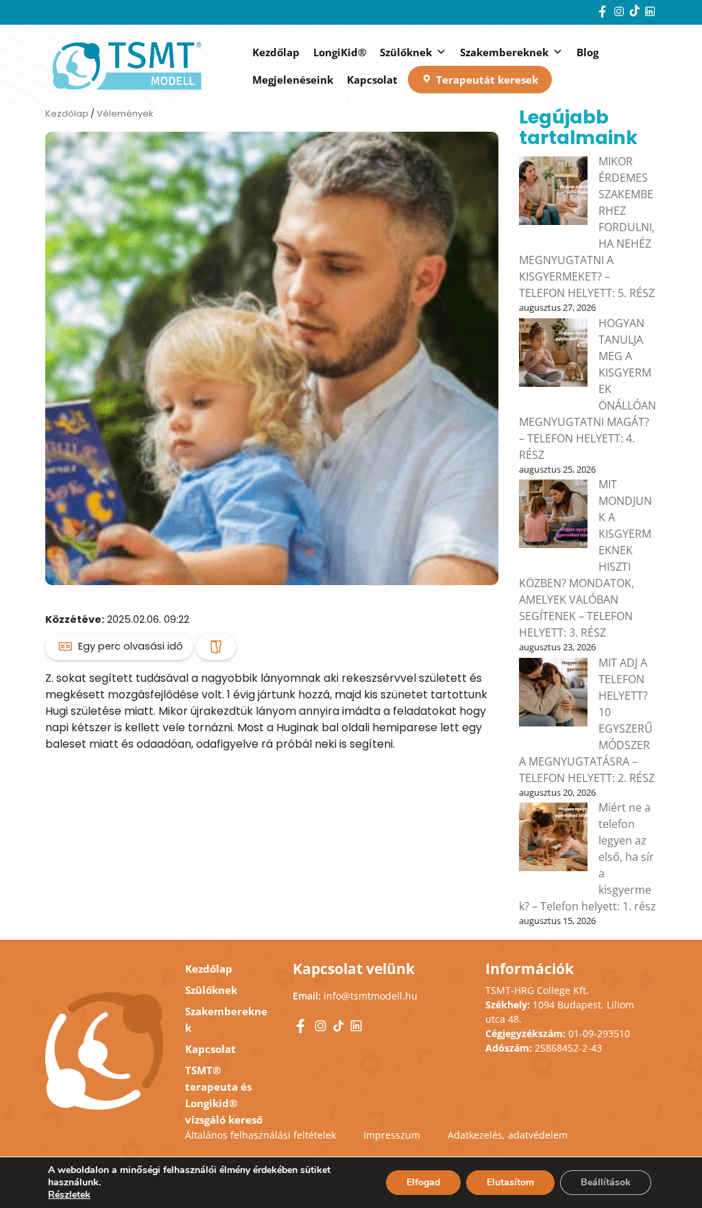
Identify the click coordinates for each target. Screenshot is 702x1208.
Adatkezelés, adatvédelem (508, 1134)
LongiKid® (339, 52)
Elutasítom (510, 1182)
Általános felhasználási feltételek (260, 1134)
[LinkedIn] (650, 12)
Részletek (69, 1195)
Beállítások (606, 1182)
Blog (587, 52)
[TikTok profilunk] (636, 12)
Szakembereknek (504, 52)
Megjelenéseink (292, 79)
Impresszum (391, 1134)
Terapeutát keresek (487, 79)
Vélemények (125, 113)
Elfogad (423, 1182)
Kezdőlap (276, 52)
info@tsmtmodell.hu (370, 995)
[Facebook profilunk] (604, 12)
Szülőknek (406, 52)
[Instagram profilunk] (620, 12)
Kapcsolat (372, 79)
